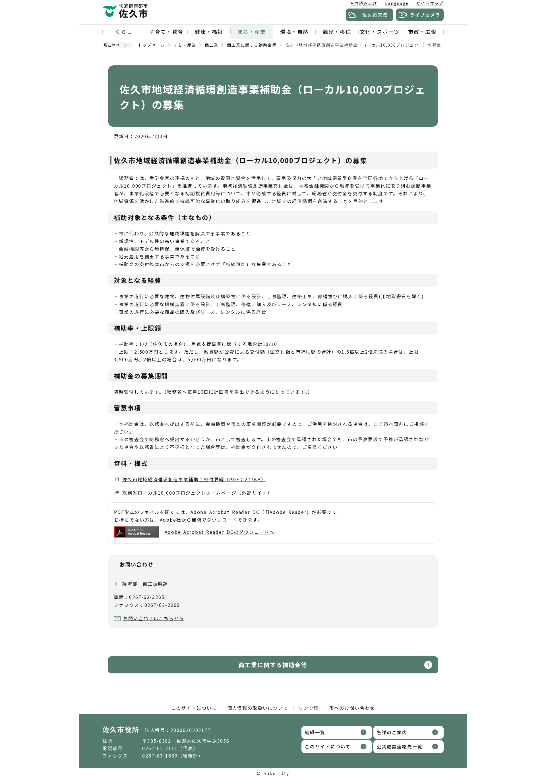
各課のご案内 (392, 732)
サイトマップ (430, 3)
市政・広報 (422, 31)
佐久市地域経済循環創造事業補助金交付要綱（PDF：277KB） (194, 479)
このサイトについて (194, 707)
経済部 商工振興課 (145, 583)
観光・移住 (337, 31)
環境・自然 (294, 31)
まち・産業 (251, 31)
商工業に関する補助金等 (252, 45)
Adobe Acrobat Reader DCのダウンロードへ (219, 531)
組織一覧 (315, 732)
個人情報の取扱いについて (257, 707)
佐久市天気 (375, 14)
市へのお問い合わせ (352, 707)
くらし (123, 31)
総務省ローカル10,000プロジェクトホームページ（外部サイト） (197, 492)
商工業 (211, 45)
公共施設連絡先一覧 (400, 746)
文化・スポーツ (379, 31)
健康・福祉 (209, 31)
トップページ (151, 45)
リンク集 (309, 707)
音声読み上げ (363, 3)
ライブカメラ (425, 14)
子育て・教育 (166, 31)
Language (396, 3)
